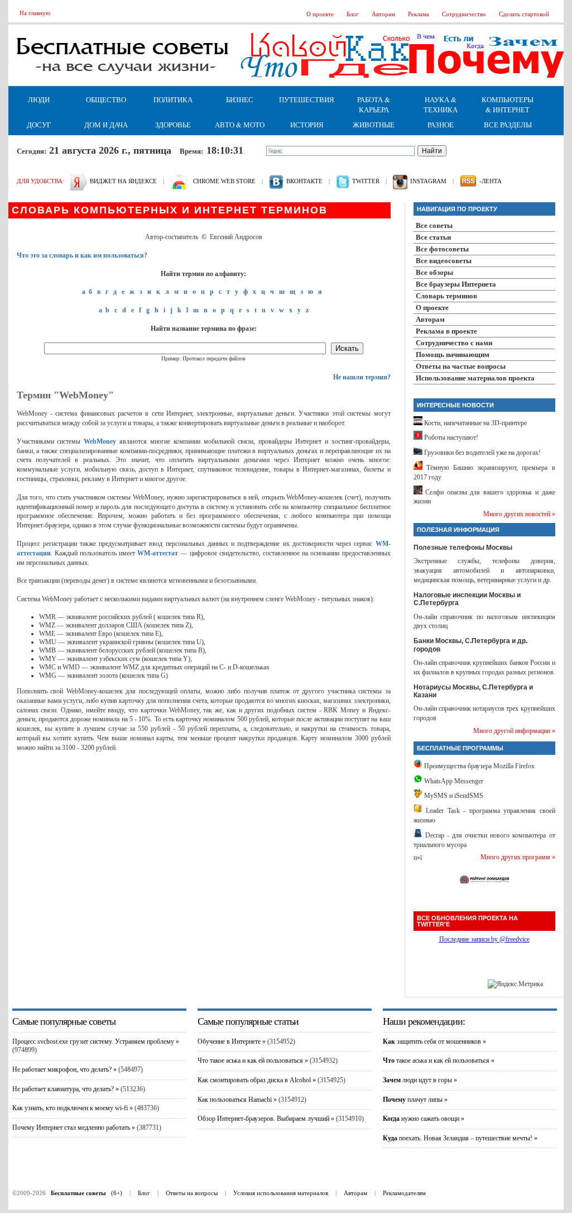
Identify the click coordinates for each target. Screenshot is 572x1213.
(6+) (86, 1193)
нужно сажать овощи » (423, 1118)
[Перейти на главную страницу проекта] (123, 84)
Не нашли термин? (362, 377)
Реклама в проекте (446, 331)
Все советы (434, 225)
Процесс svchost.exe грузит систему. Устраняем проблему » (95, 1041)
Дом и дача (106, 125)
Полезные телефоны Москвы (463, 547)
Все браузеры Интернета (456, 284)
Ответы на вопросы (192, 1193)
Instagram (428, 181)
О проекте (320, 14)
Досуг (39, 125)
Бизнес (239, 99)
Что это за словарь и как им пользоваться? (82, 255)
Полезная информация (458, 529)
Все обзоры (434, 272)
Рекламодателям (404, 1193)
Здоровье (173, 125)
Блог (353, 14)
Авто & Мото (240, 125)
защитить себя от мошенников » (434, 1041)
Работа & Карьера (373, 104)
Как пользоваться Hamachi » (237, 1099)
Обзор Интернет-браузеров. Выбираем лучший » (266, 1118)
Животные (374, 125)
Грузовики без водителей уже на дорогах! (481, 452)
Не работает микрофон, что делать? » (64, 1069)
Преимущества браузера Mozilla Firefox (478, 766)
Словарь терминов (446, 296)
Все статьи (433, 237)
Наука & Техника (441, 104)
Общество (106, 99)
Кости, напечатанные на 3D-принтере (474, 423)
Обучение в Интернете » (232, 1041)
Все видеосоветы (444, 260)
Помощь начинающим (452, 354)
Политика (173, 99)
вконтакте (304, 181)
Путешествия (306, 99)
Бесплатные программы (460, 748)
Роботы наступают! (450, 437)
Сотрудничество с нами (454, 343)
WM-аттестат (157, 553)
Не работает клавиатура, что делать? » (65, 1089)
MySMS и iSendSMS (452, 796)
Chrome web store (224, 181)
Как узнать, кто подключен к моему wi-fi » (72, 1108)
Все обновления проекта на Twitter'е (467, 921)
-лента (490, 181)
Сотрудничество (464, 14)
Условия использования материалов (280, 1193)
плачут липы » (415, 1099)
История (307, 125)
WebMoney (100, 441)
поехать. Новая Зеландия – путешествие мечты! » (460, 1138)
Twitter (365, 181)
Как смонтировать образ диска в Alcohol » (257, 1080)
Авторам (383, 14)
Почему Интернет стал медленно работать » (73, 1127)
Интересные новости (455, 405)
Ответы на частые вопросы (461, 366)
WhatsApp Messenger (452, 781)
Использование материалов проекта (475, 378)
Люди (39, 99)
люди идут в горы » (420, 1080)
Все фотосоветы (442, 249)
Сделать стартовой (524, 14)
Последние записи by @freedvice (484, 939)
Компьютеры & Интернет (507, 104)
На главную (35, 12)
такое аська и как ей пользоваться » (438, 1060)
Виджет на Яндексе (123, 181)
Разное (440, 125)
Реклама (418, 14)
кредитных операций (181, 667)
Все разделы (508, 125)
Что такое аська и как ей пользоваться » (253, 1060)
